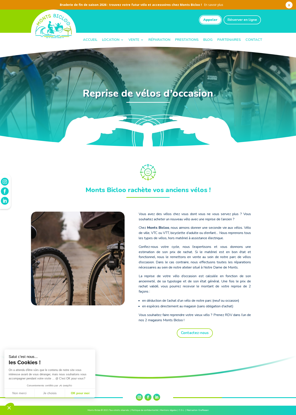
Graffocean (203, 410)
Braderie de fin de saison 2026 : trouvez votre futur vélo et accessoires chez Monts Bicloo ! (141, 5)
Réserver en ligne (242, 19)
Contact (254, 39)
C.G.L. (182, 410)
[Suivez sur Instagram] (139, 397)
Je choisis (50, 393)
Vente (133, 39)
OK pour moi (80, 393)
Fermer (289, 6)
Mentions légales (168, 410)
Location (110, 39)
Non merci (19, 393)
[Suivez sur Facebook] (148, 397)
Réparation (159, 39)
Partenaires (229, 39)
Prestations (186, 39)
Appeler (210, 19)
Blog (208, 39)
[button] (9, 407)
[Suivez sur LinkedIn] (156, 397)
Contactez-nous (195, 332)
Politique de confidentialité (144, 410)
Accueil (90, 39)
